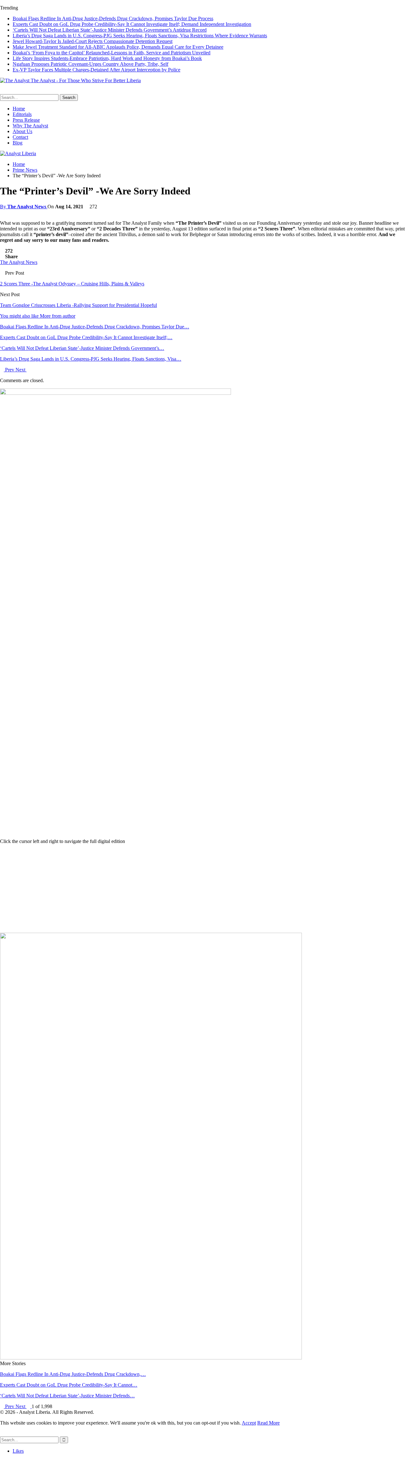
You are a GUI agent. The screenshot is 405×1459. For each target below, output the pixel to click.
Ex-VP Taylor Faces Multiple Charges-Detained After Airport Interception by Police (96, 69)
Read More (268, 1422)
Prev (10, 369)
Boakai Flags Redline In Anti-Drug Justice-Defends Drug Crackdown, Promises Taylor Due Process (113, 18)
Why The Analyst (30, 125)
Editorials (22, 114)
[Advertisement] (202, 888)
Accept (249, 1422)
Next (21, 369)
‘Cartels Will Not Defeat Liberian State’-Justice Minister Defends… (67, 1395)
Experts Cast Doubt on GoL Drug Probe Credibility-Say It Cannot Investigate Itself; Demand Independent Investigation (132, 24)
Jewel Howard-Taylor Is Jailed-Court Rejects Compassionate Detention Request (92, 41)
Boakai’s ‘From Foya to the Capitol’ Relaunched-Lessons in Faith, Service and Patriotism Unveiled (111, 52)
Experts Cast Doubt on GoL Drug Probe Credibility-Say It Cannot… (68, 1385)
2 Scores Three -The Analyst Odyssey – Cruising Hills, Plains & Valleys (72, 283)
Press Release (26, 120)
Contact (20, 137)
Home (19, 108)
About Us (22, 131)
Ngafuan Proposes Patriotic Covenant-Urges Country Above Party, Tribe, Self (90, 64)
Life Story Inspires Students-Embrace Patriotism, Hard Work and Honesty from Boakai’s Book (107, 58)
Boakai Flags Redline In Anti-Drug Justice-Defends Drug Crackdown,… (73, 1374)
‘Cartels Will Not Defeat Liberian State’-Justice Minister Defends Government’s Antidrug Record (110, 30)
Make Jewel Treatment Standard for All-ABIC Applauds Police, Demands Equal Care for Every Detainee (118, 47)
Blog (17, 142)
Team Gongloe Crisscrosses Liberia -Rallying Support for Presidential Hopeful (78, 305)
